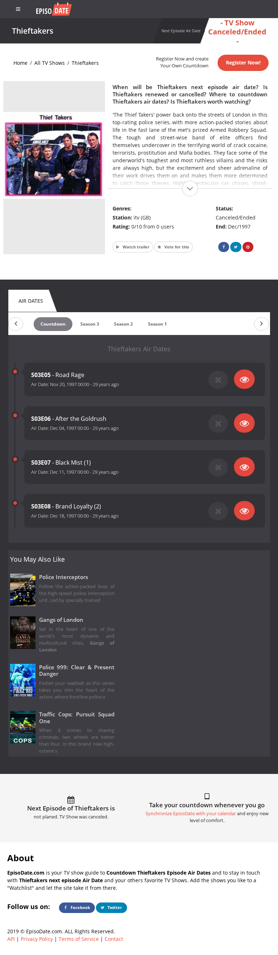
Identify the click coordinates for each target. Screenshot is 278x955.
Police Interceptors (63, 577)
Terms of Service (79, 938)
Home (20, 62)
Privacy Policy (37, 938)
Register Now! (243, 62)
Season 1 (157, 324)
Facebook (80, 907)
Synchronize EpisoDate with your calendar (191, 814)
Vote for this (176, 247)
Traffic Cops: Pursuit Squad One (77, 718)
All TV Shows (49, 62)
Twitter (114, 907)
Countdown (53, 324)
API (11, 938)
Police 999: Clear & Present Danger (77, 671)
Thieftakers (85, 62)
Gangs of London (61, 619)
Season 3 (89, 324)
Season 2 (123, 324)
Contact (114, 938)
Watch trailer (135, 247)
